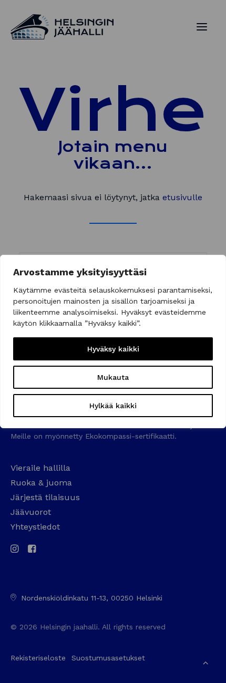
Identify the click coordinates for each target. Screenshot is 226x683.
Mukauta (113, 377)
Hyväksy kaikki (113, 349)
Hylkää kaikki (113, 405)
